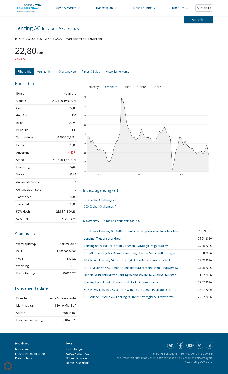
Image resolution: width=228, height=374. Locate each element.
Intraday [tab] (93, 87)
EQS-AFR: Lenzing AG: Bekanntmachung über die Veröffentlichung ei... (130, 253)
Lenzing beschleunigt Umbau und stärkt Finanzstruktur (121, 282)
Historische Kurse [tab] (117, 71)
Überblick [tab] (24, 71)
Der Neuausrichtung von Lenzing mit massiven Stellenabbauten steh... (131, 275)
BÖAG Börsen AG (77, 354)
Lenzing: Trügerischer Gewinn (104, 238)
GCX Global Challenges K (100, 200)
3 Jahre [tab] (141, 87)
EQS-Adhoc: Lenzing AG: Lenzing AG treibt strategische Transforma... (129, 297)
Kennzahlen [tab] (44, 71)
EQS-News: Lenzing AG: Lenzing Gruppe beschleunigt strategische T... (130, 289)
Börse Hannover (77, 358)
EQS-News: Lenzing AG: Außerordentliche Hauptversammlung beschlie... (132, 231)
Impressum (22, 349)
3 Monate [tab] (110, 87)
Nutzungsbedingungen (30, 354)
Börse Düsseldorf (77, 363)
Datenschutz (23, 358)
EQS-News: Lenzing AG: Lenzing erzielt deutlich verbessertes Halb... (128, 260)
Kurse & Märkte (65, 8)
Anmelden (198, 19)
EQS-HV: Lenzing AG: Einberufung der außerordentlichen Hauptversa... (131, 267)
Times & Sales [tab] (90, 71)
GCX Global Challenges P (100, 206)
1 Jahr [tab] (127, 87)
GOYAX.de (206, 362)
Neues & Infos (142, 8)
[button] (8, 366)
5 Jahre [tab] (156, 87)
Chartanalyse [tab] (67, 71)
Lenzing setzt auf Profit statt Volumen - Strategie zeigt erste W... (127, 245)
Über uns (178, 8)
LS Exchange (74, 349)
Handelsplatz (104, 8)
